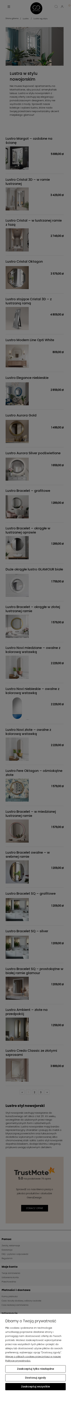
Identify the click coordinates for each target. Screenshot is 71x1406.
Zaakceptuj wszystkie (35, 1386)
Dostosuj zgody (35, 1378)
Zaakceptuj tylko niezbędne (35, 1369)
